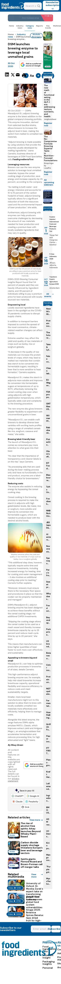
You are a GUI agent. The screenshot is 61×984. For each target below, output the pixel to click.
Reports (39, 26)
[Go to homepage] (29, 956)
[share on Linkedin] (7, 75)
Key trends (48, 27)
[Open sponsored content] (30, 20)
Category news (30, 27)
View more (34, 820)
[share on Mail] (18, 75)
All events (47, 295)
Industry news (19, 27)
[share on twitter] (12, 75)
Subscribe (55, 928)
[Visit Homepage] (13, 10)
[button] (18, 796)
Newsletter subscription (52, 4)
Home (11, 26)
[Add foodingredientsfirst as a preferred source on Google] (31, 64)
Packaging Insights (48, 962)
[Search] (39, 6)
